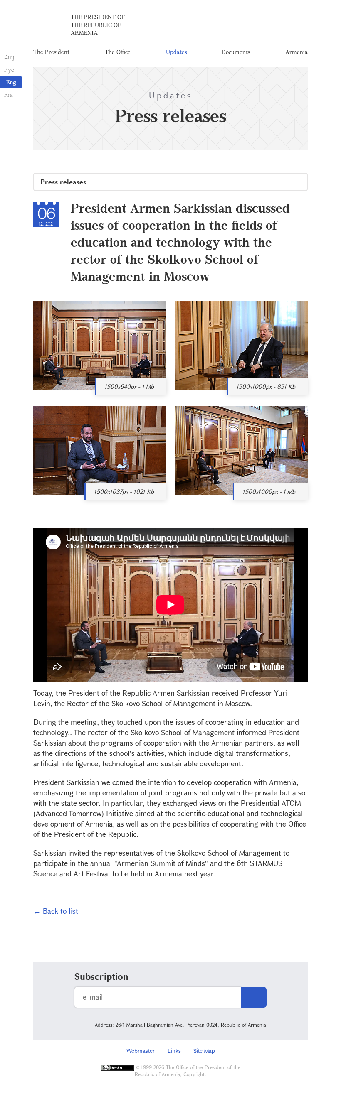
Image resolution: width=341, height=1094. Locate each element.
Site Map (204, 1051)
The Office (118, 52)
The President (51, 52)
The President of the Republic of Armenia (98, 25)
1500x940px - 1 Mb (129, 386)
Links (174, 1051)
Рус (9, 70)
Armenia (296, 52)
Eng (11, 82)
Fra (8, 94)
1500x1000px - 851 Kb (265, 386)
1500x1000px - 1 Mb (268, 491)
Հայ (9, 57)
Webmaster (140, 1051)
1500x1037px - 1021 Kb (124, 491)
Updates (176, 52)
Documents (236, 52)
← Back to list (55, 911)
